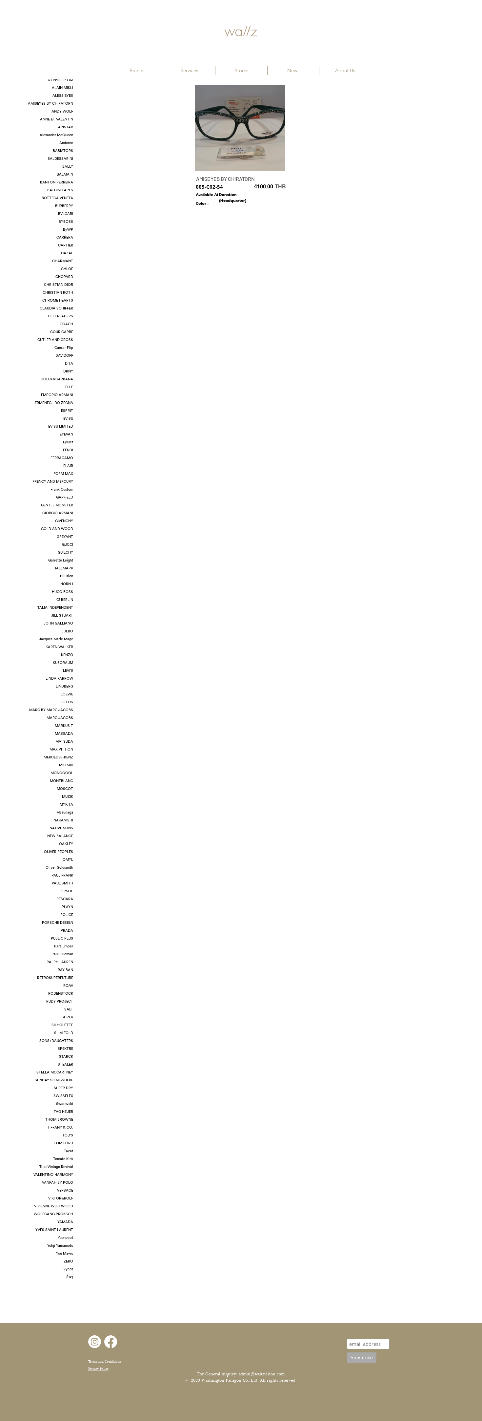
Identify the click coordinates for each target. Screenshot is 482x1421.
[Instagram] (94, 1341)
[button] (137, 70)
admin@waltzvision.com (261, 1374)
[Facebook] (110, 1341)
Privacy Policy (98, 1369)
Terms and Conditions (104, 1361)
